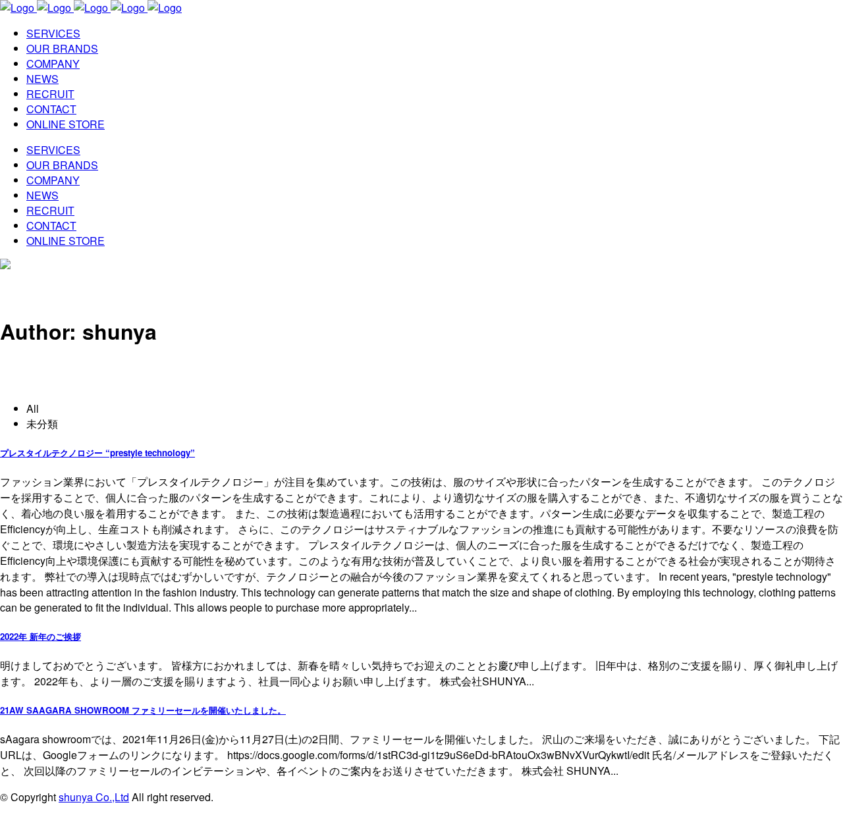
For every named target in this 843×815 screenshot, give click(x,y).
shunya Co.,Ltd (94, 796)
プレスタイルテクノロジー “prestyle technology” (97, 452)
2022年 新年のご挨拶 (40, 636)
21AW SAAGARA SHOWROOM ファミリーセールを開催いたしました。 (143, 710)
